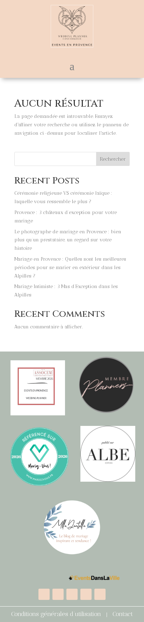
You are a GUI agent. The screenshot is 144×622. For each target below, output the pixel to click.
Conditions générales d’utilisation (56, 614)
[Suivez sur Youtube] (44, 594)
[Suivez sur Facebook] (58, 594)
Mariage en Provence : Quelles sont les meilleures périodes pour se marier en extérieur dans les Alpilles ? (70, 267)
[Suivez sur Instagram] (86, 594)
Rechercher (113, 159)
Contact (123, 614)
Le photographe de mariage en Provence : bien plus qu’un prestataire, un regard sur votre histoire (67, 240)
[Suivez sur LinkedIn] (72, 594)
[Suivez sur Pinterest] (100, 594)
